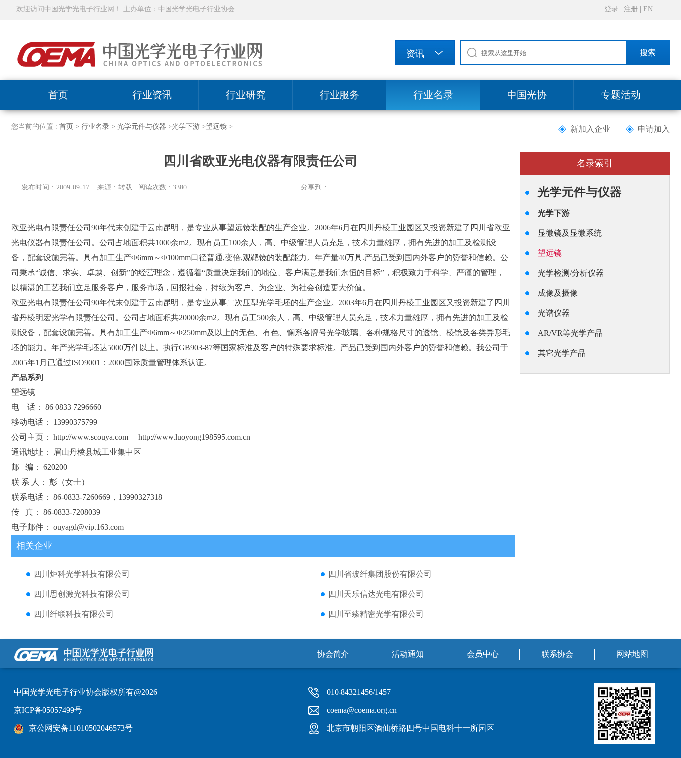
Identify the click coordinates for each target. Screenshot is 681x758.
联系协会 (557, 654)
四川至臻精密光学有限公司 (376, 614)
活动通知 (408, 654)
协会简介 (333, 654)
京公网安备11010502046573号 (81, 728)
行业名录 (433, 94)
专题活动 (621, 94)
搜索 (648, 52)
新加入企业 (590, 129)
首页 (58, 94)
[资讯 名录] (425, 54)
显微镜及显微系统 (570, 233)
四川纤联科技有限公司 (74, 614)
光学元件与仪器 (141, 126)
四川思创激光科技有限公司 (82, 594)
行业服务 (339, 94)
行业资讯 (152, 94)
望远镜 (216, 126)
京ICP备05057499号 (48, 710)
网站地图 (632, 654)
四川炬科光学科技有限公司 (82, 574)
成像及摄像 (558, 293)
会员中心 (483, 654)
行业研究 (246, 94)
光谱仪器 (554, 313)
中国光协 (527, 94)
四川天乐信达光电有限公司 (376, 594)
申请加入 (654, 129)
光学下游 (186, 126)
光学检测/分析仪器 (571, 273)
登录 (611, 9)
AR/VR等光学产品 (570, 333)
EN (648, 9)
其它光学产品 (562, 353)
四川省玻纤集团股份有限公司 (380, 574)
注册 (631, 9)
